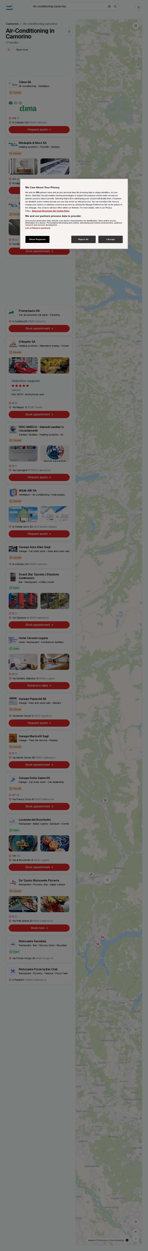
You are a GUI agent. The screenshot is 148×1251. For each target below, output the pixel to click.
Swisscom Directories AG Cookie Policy (50, 211)
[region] (74, 213)
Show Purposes (37, 239)
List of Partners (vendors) (37, 228)
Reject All (83, 239)
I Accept (110, 239)
